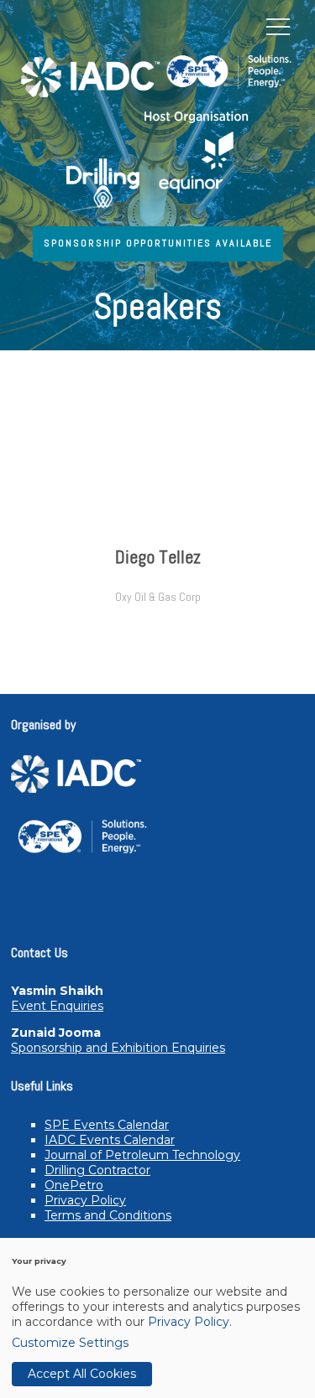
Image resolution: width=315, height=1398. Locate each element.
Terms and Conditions (108, 1215)
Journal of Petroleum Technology (142, 1154)
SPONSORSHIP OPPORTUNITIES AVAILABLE (158, 243)
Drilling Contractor (97, 1170)
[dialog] (157, 1318)
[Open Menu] (278, 26)
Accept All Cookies (82, 1373)
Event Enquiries (57, 1005)
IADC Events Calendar (110, 1139)
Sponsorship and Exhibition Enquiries (118, 1047)
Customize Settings (70, 1342)
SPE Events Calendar (107, 1124)
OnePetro (74, 1185)
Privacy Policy (85, 1200)
